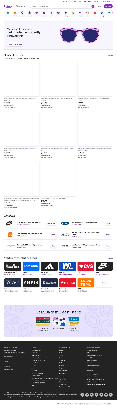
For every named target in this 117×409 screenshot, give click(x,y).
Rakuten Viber (69, 403)
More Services (98, 403)
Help (33, 385)
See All (110, 56)
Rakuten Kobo (79, 403)
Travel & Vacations (91, 350)
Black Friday (62, 379)
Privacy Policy (36, 375)
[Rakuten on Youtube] (101, 395)
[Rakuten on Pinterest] (106, 395)
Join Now (108, 6)
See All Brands (63, 370)
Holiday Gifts (62, 384)
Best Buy (61, 350)
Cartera (6, 364)
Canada (6, 359)
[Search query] (93, 6)
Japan (6, 361)
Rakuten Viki (60, 403)
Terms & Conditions (37, 373)
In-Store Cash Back (91, 376)
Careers (34, 365)
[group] (21, 84)
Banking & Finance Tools (93, 365)
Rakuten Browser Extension (94, 382)
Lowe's (61, 355)
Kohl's (60, 352)
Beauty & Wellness (91, 360)
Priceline (61, 365)
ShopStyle (7, 366)
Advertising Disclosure (10, 397)
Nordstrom (62, 360)
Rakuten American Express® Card (95, 379)
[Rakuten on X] (96, 395)
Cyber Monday (63, 382)
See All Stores (63, 373)
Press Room (35, 363)
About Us (34, 352)
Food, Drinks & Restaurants (94, 355)
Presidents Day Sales (65, 387)
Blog (33, 368)
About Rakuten (108, 403)
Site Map (34, 370)
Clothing (88, 352)
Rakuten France (8, 369)
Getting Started (36, 350)
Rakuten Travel (88, 403)
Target (61, 368)
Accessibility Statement (38, 382)
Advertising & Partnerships (39, 358)
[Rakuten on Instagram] (82, 395)
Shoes (88, 368)
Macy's (61, 358)
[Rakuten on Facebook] (92, 395)
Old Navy (61, 363)
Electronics (89, 363)
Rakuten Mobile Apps (10, 350)
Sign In (100, 6)
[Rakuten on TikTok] (87, 395)
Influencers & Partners (38, 360)
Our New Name (36, 355)
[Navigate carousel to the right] (112, 12)
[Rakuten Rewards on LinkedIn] (111, 395)
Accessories (89, 370)
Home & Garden (91, 358)
